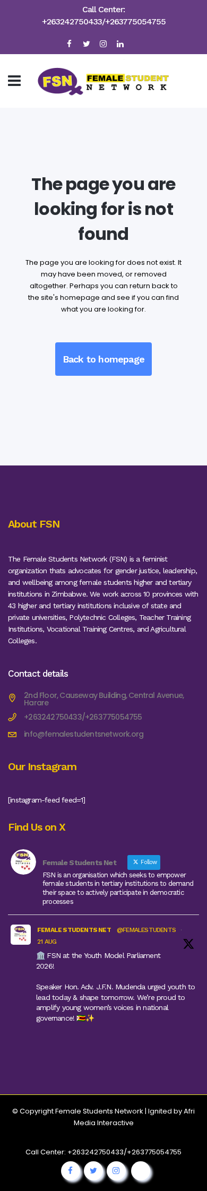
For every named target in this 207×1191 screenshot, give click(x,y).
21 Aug (46, 941)
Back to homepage (103, 359)
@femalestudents (146, 930)
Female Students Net (74, 930)
